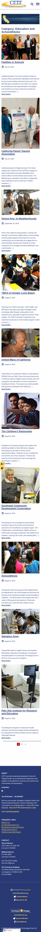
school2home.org (20, 915)
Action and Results (10, 825)
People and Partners (11, 832)
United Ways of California (15, 359)
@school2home (22, 918)
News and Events (9, 830)
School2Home (9, 575)
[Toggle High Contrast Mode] (2, 468)
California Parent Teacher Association (15, 152)
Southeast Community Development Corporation (16, 507)
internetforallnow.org (20, 893)
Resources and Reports (12, 827)
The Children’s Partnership (16, 431)
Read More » (6, 94)
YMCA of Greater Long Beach (18, 293)
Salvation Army (10, 636)
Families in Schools (12, 62)
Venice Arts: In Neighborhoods (19, 218)
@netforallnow (21, 896)
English (9, 930)
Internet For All (21, 900)
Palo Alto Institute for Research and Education (19, 712)
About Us (5, 822)
